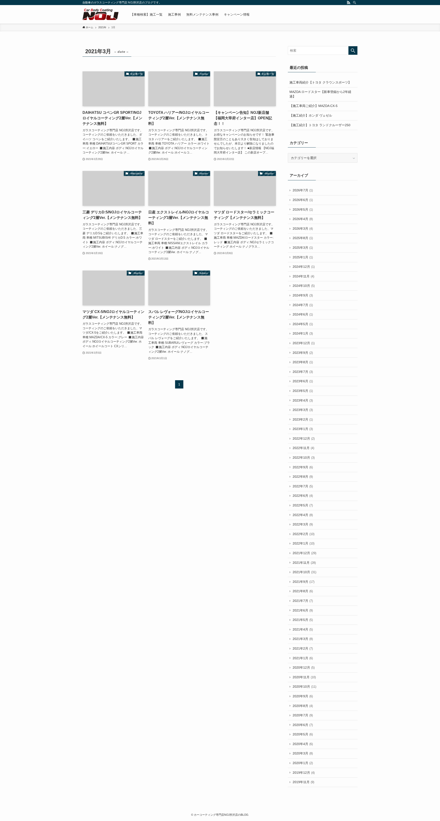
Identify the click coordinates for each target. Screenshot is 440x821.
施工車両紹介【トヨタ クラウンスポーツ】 (320, 82)
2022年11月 (303, 448)
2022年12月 (304, 438)
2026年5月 (303, 209)
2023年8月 (303, 362)
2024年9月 (303, 295)
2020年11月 (304, 677)
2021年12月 (304, 553)
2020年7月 (303, 715)
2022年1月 (303, 543)
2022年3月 (303, 524)
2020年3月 (303, 753)
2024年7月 (303, 305)
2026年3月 (303, 228)
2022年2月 (303, 534)
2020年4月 (303, 744)
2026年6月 (303, 200)
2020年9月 (303, 696)
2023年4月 (303, 400)
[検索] (355, 2)
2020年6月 (303, 725)
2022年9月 (303, 467)
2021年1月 (303, 658)
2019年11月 (303, 782)
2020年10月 (304, 686)
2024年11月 (303, 276)
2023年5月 (303, 391)
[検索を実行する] (353, 50)
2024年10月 (304, 286)
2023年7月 (303, 372)
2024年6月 (303, 314)
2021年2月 (303, 648)
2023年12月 (304, 343)
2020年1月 (303, 763)
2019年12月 (304, 772)
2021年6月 (303, 610)
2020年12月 (304, 667)
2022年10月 (304, 457)
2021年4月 (303, 629)
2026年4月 (303, 219)
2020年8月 (303, 706)
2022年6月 (303, 495)
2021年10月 (304, 572)
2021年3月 (303, 639)
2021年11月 (304, 562)
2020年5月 (303, 734)
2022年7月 (303, 486)
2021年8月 (303, 591)
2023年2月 (303, 419)
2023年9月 (303, 353)
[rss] (349, 2)
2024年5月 (303, 324)
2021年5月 (303, 620)
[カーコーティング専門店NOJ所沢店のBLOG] (100, 14)
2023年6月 (303, 381)
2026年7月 (303, 190)
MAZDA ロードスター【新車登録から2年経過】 (320, 94)
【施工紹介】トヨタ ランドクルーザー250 (319, 125)
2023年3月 (303, 410)
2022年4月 (303, 515)
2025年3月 (303, 247)
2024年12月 (304, 266)
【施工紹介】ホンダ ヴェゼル (310, 115)
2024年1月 (303, 333)
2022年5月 (303, 505)
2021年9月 (303, 582)
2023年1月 (303, 429)
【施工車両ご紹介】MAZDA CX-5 (313, 106)
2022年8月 (303, 476)
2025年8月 (303, 238)
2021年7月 (303, 601)
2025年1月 (303, 257)
